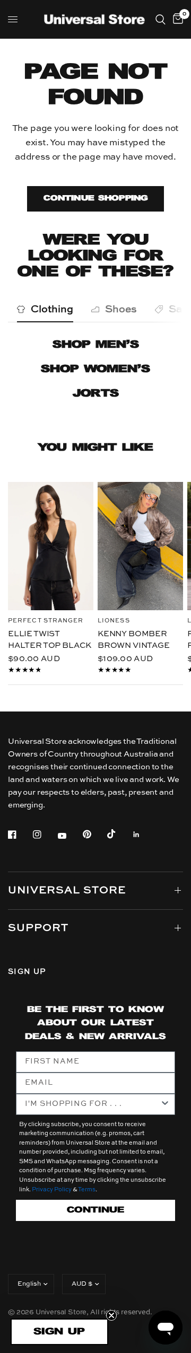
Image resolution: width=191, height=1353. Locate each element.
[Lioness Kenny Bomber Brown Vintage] (140, 546)
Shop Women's (95, 369)
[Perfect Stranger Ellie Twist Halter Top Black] (50, 546)
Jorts (96, 394)
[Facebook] (19, 834)
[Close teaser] (111, 1315)
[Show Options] (165, 1104)
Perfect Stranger (46, 620)
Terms (87, 1190)
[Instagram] (44, 834)
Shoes (121, 309)
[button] (59, 1332)
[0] (176, 19)
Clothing (52, 309)
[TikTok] (119, 834)
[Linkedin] (143, 834)
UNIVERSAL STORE (67, 890)
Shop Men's (96, 345)
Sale (180, 309)
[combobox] (92, 1104)
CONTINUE (95, 1210)
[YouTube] (69, 836)
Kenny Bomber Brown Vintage (134, 639)
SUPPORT (38, 928)
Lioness (114, 620)
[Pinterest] (94, 834)
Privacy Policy (52, 1190)
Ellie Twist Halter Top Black (49, 639)
